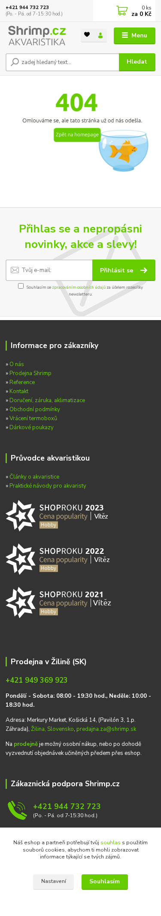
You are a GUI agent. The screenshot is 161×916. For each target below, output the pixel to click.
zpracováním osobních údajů (79, 287)
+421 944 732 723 (27, 7)
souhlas (110, 842)
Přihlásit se (117, 270)
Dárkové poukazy (31, 427)
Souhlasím (104, 881)
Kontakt (18, 391)
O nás (16, 364)
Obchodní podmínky (34, 409)
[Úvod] (37, 36)
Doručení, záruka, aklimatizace (47, 400)
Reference (22, 382)
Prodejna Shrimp (30, 373)
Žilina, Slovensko (52, 729)
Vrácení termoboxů (33, 418)
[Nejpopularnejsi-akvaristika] (59, 515)
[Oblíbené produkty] (87, 35)
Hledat (137, 62)
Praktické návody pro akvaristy (47, 486)
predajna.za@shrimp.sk (106, 729)
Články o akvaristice (34, 477)
